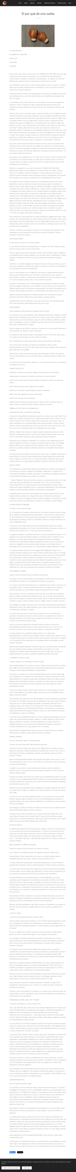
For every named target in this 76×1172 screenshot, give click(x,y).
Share (13, 1152)
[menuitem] (20, 3)
